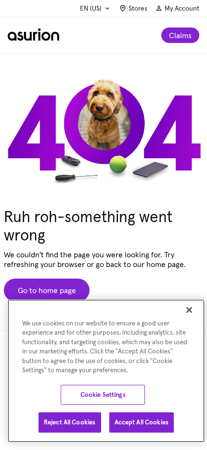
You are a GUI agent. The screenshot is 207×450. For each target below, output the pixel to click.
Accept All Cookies (141, 422)
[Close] (189, 310)
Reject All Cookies (69, 422)
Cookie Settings (103, 395)
